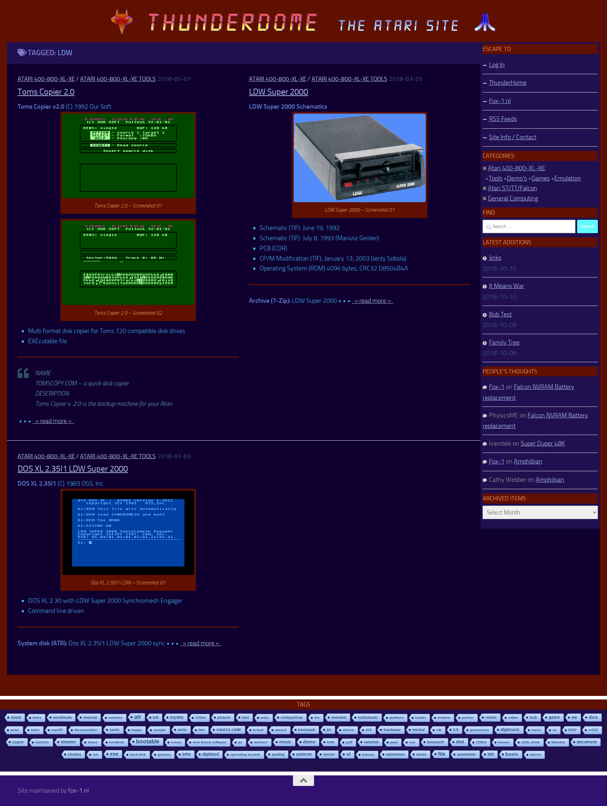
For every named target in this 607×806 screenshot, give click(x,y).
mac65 (57, 730)
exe (114, 754)
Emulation (567, 178)
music (285, 742)
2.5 (455, 730)
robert (491, 717)
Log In (497, 65)
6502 (572, 730)
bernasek (306, 730)
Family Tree (504, 342)
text (245, 717)
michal (418, 730)
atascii (281, 730)
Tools (495, 178)
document (587, 742)
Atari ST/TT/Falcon (512, 188)
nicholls (42, 742)
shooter (68, 742)
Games (540, 178)
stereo (535, 754)
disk (460, 742)
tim (317, 717)
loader (420, 717)
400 (369, 730)
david (16, 717)
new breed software (210, 742)
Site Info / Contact (512, 137)
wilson (348, 730)
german (164, 754)
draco (93, 742)
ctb (439, 730)
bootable (147, 741)
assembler (466, 754)
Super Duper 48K (543, 443)
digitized (210, 754)
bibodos (558, 742)
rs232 (593, 730)
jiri (329, 730)
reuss (421, 754)
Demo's (517, 178)
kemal (258, 730)
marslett (338, 717)
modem (444, 717)
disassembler (86, 730)
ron (95, 754)
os (555, 730)
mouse (504, 742)
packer (468, 717)
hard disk (138, 754)
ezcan (176, 742)
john (186, 754)
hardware (392, 730)
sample (160, 730)
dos (593, 717)
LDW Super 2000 (278, 92)
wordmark (62, 717)
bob (533, 717)
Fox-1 (496, 387)
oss (412, 742)
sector (329, 754)
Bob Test (500, 314)
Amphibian (528, 461)
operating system (245, 754)
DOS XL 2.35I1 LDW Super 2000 (73, 469)
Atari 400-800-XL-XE (46, 78)
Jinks (495, 258)
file (441, 754)
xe (574, 717)
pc (240, 742)
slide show (530, 742)
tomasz (368, 754)
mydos (177, 717)
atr (137, 717)
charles (74, 754)
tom (330, 742)
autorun (304, 754)
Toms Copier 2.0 (46, 92)
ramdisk (371, 742)
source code (228, 729)
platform (397, 717)
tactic (115, 730)
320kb (200, 717)
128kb (481, 742)
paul (394, 742)
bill (155, 717)
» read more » (53, 421)
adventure (395, 754)
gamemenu (479, 730)
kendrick (116, 742)
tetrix (35, 730)
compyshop (292, 717)
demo (309, 741)
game (554, 717)
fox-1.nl (78, 790)
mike (265, 717)
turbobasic (368, 717)
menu (536, 730)
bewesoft (435, 742)
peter (15, 730)
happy (136, 730)
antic (182, 730)
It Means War (506, 286)
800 (491, 754)
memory (116, 717)
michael (261, 742)
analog (278, 754)
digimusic (510, 730)
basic (511, 754)
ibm (201, 730)
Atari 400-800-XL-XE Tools (118, 78)
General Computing (513, 198)
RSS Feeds (503, 119)
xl (348, 754)
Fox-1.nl (500, 101)
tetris (37, 717)
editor (513, 717)
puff (349, 742)
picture (223, 717)
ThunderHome (508, 83)
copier (18, 742)
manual (90, 717)
